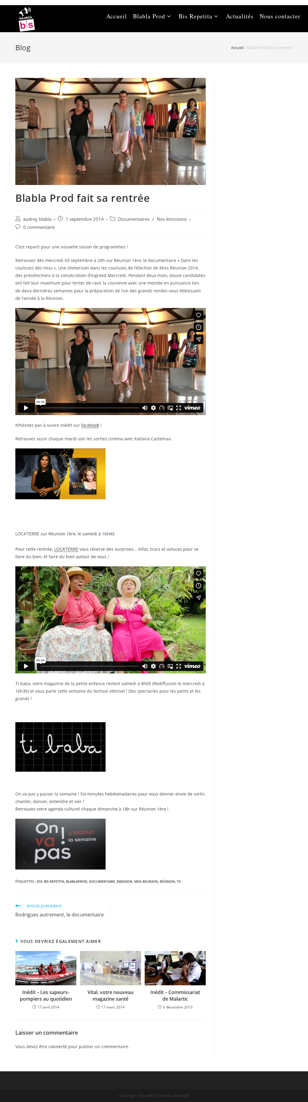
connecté (57, 1046)
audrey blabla (37, 219)
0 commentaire (39, 227)
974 (39, 881)
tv (179, 881)
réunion (167, 881)
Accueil (237, 47)
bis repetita (54, 881)
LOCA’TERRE (66, 549)
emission (124, 881)
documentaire (102, 881)
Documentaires (133, 219)
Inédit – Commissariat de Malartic (175, 995)
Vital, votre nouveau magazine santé (111, 995)
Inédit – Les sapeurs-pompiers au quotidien (46, 995)
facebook (90, 425)
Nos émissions (172, 219)
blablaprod (76, 881)
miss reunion (146, 881)
